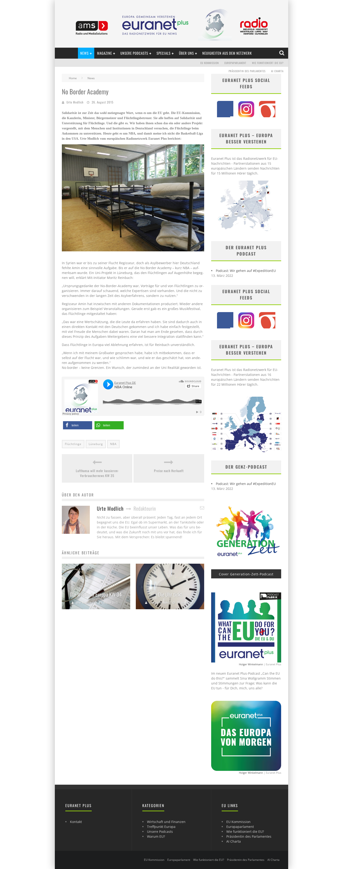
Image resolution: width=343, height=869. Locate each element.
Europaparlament (235, 63)
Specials (164, 53)
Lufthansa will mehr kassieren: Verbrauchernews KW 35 (97, 473)
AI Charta (277, 71)
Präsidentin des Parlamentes (247, 71)
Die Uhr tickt (170, 594)
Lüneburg (96, 444)
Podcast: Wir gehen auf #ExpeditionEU (246, 270)
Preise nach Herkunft (169, 470)
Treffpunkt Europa (161, 826)
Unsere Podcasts (134, 53)
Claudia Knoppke (159, 602)
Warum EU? (156, 836)
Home (73, 78)
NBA (113, 444)
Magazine (104, 53)
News (84, 53)
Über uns (186, 53)
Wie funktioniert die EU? (268, 63)
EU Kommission (209, 63)
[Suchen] (282, 53)
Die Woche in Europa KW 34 (96, 594)
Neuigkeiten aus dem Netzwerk (227, 53)
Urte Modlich (75, 102)
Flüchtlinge (73, 444)
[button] (77, 425)
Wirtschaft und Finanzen (166, 821)
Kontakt (76, 821)
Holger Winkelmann (251, 664)
